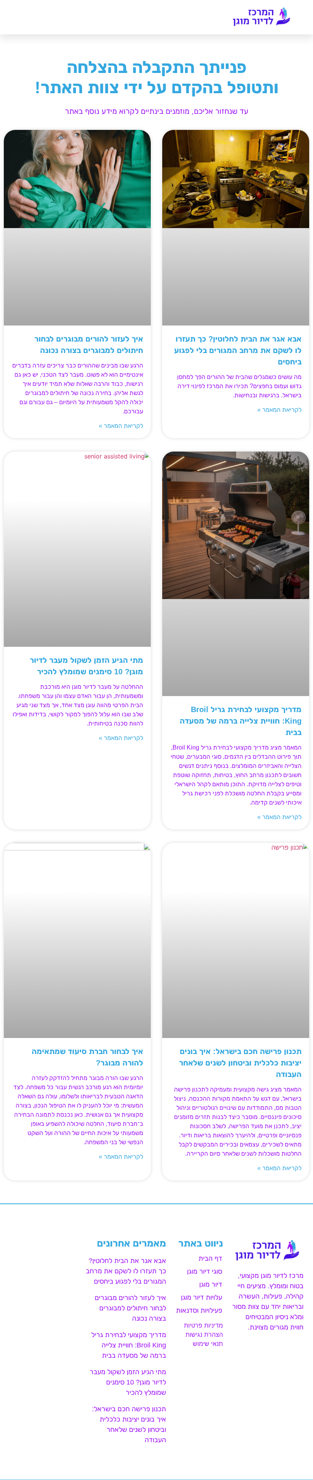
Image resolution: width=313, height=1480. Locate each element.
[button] (13, 17)
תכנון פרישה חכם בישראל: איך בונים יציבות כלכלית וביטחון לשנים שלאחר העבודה (240, 1062)
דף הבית (210, 1258)
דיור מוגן (210, 1284)
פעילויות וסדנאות (199, 1310)
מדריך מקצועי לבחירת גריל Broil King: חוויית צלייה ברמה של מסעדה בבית (241, 721)
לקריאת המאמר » (279, 409)
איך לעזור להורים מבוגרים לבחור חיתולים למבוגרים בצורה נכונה (130, 1308)
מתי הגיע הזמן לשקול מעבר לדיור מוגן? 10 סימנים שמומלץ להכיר (128, 1382)
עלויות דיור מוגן (201, 1297)
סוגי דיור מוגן (204, 1271)
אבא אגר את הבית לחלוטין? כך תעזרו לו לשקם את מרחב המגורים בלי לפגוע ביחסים (238, 350)
